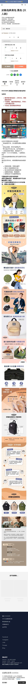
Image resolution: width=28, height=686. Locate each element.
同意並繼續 (22, 682)
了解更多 (18, 679)
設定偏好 (4, 682)
